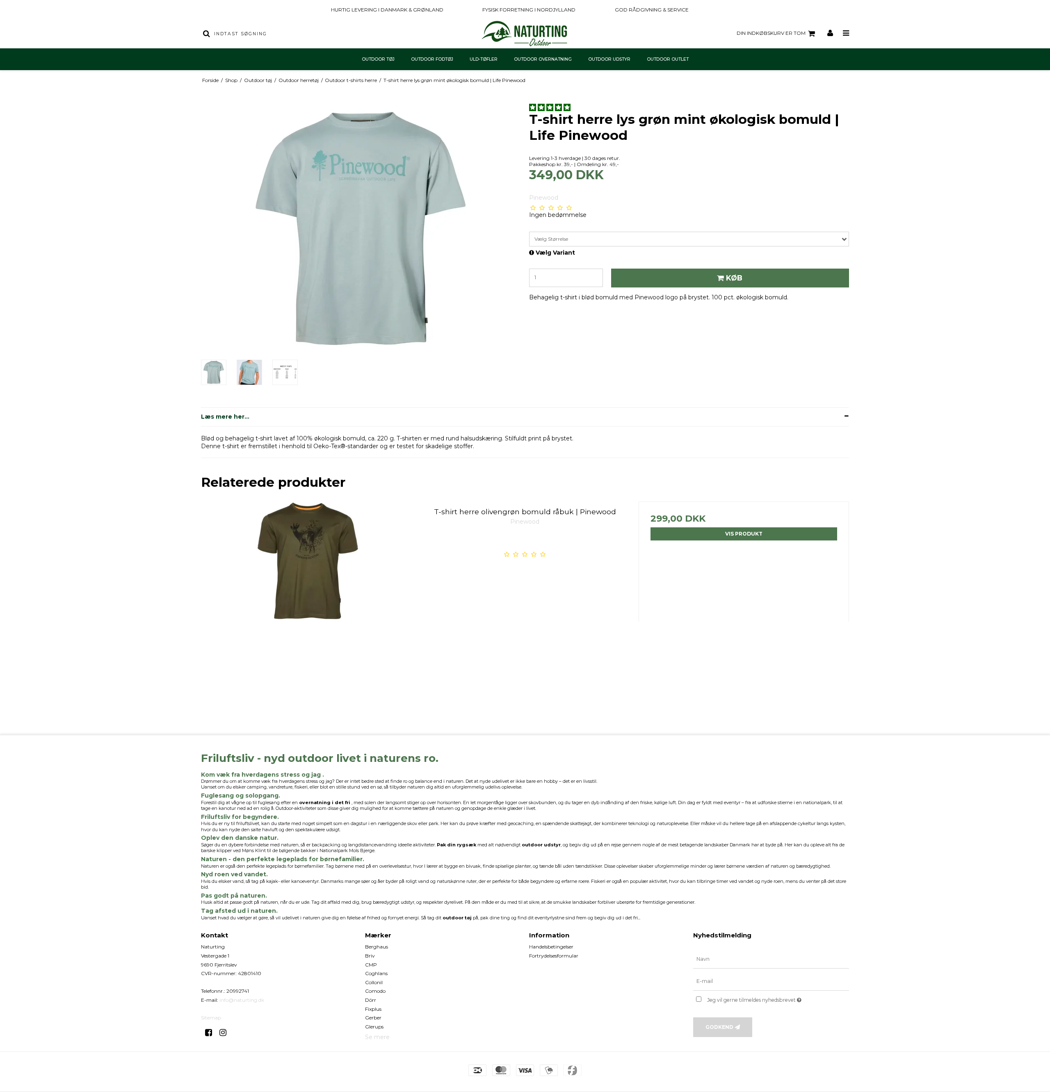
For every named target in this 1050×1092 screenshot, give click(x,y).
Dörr (370, 1000)
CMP (371, 965)
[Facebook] (211, 1032)
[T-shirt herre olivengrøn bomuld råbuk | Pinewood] (306, 607)
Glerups (374, 1027)
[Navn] (771, 959)
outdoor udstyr (541, 845)
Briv (370, 956)
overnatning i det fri (324, 802)
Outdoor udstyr (609, 59)
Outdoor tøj (378, 59)
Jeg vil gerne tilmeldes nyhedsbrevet (778, 998)
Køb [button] (734, 278)
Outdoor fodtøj (432, 59)
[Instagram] (225, 1032)
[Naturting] (525, 33)
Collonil (374, 982)
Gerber (373, 1017)
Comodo (375, 991)
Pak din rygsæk (456, 845)
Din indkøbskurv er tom (771, 33)
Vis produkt (743, 534)
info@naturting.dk (241, 1000)
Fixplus (373, 1009)
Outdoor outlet (668, 59)
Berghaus (376, 947)
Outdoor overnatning (543, 59)
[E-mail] (771, 981)
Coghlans (376, 973)
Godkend (719, 1027)
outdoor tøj (457, 918)
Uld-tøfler (484, 59)
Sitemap (211, 1017)
